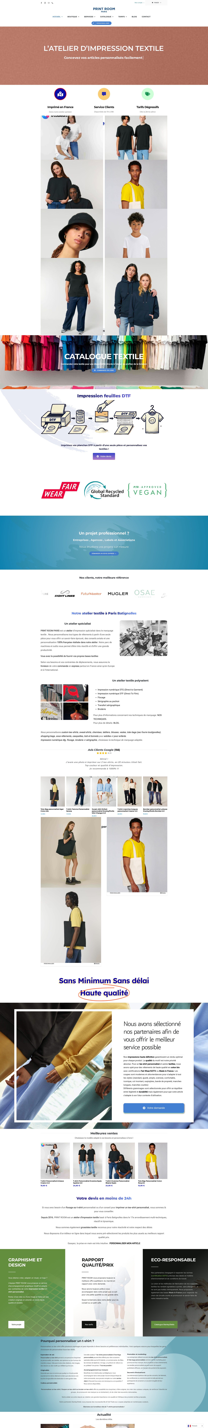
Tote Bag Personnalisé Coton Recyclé (150, 1176)
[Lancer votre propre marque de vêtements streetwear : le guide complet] (120, 1419)
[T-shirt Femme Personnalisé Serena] (72, 297)
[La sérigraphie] (87, 1419)
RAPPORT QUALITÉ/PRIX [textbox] (98, 1257)
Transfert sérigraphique (109, 699)
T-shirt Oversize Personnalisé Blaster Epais (117, 1176)
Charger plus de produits (103, 331)
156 (117, 744)
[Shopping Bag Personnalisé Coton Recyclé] (71, 849)
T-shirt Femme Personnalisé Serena (77, 804)
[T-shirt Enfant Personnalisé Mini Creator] (136, 247)
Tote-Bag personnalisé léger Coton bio (52, 804)
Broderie (102, 703)
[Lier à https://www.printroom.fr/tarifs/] (148, 94)
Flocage (101, 691)
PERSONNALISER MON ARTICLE (125, 1237)
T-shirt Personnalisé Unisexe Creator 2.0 (52, 1176)
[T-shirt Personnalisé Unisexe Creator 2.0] (72, 149)
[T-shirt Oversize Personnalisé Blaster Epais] (72, 198)
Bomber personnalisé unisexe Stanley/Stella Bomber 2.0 (155, 804)
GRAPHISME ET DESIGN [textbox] (25, 1257)
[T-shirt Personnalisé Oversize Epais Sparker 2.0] (136, 149)
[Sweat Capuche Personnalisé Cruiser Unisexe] (136, 297)
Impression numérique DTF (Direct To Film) (118, 688)
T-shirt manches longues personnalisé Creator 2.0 (128, 804)
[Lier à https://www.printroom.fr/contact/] (60, 94)
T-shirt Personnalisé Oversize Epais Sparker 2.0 (87, 1176)
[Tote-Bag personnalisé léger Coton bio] (71, 920)
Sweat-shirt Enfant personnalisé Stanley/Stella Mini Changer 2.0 (103, 805)
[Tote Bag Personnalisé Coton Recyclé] (136, 198)
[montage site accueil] (64, 679)
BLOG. (116, 717)
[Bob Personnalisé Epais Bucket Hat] (72, 247)
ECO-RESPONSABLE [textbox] (173, 1254)
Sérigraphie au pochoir (108, 695)
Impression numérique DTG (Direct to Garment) (120, 684)
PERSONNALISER (115, 887)
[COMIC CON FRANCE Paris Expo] (153, 1419)
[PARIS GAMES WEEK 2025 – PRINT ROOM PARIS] (55, 1419)
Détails (164, 887)
